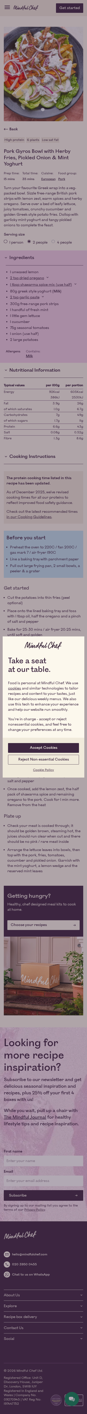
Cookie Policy (43, 770)
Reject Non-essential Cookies (43, 759)
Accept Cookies (43, 747)
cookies (14, 688)
